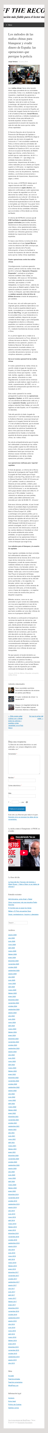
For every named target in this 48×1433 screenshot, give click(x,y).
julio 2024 (11, 1016)
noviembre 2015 (13, 1350)
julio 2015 (11, 1363)
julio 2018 (11, 1249)
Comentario (12, 754)
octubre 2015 (12, 1353)
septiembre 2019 (13, 1204)
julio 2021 (11, 1133)
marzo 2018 (12, 1262)
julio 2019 (11, 1211)
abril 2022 (11, 1103)
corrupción (35, 673)
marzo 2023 (12, 1068)
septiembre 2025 (13, 970)
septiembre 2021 (13, 1126)
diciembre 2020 (13, 1155)
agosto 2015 (12, 1360)
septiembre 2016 (13, 1318)
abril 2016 (11, 1334)
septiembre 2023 (13, 1048)
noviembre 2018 (13, 1236)
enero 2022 (12, 1113)
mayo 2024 (12, 1022)
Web (9, 793)
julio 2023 (11, 1055)
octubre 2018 (12, 1240)
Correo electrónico (15, 785)
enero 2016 (12, 1344)
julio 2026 (11, 938)
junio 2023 (11, 1058)
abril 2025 (11, 987)
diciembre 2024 (13, 1000)
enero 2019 (12, 1230)
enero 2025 (12, 996)
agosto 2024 (12, 1013)
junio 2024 (11, 1019)
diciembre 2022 (13, 1077)
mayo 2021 (12, 1139)
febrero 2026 (12, 954)
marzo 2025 (12, 990)
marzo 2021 (12, 1146)
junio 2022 (11, 1097)
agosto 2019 (12, 1207)
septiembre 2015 (13, 1357)
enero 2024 (12, 1035)
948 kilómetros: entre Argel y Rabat (20, 899)
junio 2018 (11, 1253)
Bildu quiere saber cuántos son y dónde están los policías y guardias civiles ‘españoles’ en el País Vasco (15, 722)
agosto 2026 (12, 935)
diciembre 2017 (13, 1272)
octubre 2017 (12, 1279)
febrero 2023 (12, 1071)
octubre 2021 (12, 1123)
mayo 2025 (12, 983)
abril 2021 (11, 1142)
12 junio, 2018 (23, 61)
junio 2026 (11, 941)
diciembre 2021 (13, 1116)
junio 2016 (11, 1327)
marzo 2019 (12, 1223)
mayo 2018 (12, 1256)
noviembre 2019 (13, 1198)
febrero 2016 (12, 1340)
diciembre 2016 (13, 1308)
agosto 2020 (12, 1168)
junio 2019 (11, 1214)
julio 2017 (11, 1288)
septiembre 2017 (13, 1282)
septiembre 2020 (13, 1165)
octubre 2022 (12, 1084)
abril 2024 (11, 1025)
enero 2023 (12, 1074)
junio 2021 (11, 1136)
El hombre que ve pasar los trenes (19, 908)
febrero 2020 (12, 1188)
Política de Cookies (14, 1404)
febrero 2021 (12, 1149)
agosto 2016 (12, 1321)
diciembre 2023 (13, 1038)
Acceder (11, 1376)
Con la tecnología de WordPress (19, 1420)
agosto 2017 (12, 1285)
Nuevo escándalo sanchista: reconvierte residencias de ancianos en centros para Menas (27, 690)
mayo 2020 (12, 1178)
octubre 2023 (12, 1045)
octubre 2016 (12, 1314)
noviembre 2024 (13, 1003)
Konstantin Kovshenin (25, 1422)
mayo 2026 (12, 944)
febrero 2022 (12, 1110)
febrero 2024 (12, 1032)
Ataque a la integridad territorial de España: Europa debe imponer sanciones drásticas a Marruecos (26, 707)
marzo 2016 (12, 1337)
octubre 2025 (12, 967)
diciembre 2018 (13, 1233)
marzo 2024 (12, 1029)
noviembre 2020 (13, 1159)
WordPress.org (13, 1385)
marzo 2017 (12, 1298)
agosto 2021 (12, 1129)
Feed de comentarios (15, 1382)
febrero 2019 (12, 1227)
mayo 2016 (12, 1331)
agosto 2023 (12, 1051)
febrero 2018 (12, 1266)
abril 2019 (11, 1220)
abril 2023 (11, 1064)
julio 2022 (11, 1094)
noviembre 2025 (13, 964)
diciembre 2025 (13, 961)
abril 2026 (11, 948)
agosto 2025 (12, 974)
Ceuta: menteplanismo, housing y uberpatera (23, 914)
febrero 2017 (12, 1301)
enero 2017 (12, 1305)
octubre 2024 (12, 1006)
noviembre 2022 (13, 1081)
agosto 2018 (12, 1246)
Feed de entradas (14, 1379)
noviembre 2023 (13, 1042)
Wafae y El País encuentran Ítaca (19, 911)
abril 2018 (11, 1259)
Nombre (11, 777)
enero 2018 (12, 1269)
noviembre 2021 (13, 1120)
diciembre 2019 (13, 1194)
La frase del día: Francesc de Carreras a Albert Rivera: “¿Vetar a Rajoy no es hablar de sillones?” (23, 884)
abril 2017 (11, 1295)
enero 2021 (12, 1152)
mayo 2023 (12, 1061)
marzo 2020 (12, 1185)
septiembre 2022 (13, 1087)
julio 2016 (11, 1324)
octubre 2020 (12, 1162)
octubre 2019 (12, 1201)
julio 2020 (11, 1172)
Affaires (22, 673)
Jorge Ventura (13, 62)
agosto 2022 (12, 1090)
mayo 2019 (12, 1217)
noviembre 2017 (13, 1275)
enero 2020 (12, 1191)
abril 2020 (11, 1181)
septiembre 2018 (13, 1243)
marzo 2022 (12, 1107)
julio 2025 (11, 977)
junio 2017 (11, 1292)
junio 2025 (11, 980)
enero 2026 (12, 957)
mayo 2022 (12, 1100)
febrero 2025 (12, 993)
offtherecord (17, 12)
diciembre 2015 (13, 1347)
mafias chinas (12, 675)
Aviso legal (12, 1401)
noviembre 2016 (13, 1311)
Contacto (11, 1398)
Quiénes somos (13, 1408)
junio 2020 (11, 1175)
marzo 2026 (12, 951)
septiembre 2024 (13, 1009)
